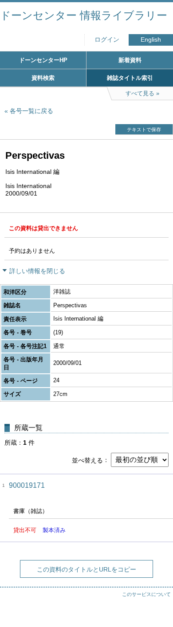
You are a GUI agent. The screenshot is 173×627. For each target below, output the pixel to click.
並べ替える (87, 459)
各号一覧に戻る (31, 110)
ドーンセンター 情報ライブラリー (83, 15)
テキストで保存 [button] (144, 129)
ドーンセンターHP (43, 60)
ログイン (106, 39)
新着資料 (130, 60)
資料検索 (43, 77)
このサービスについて (146, 594)
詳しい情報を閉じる (37, 270)
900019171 (27, 485)
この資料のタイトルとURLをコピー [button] (86, 569)
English (151, 39)
